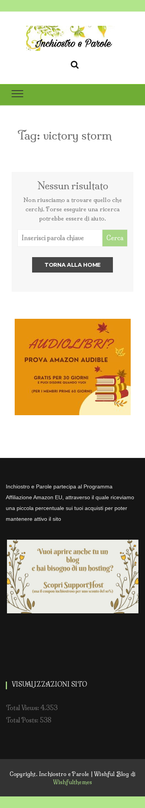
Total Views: (23, 708)
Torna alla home (72, 264)
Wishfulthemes (72, 782)
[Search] (74, 63)
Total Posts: (23, 720)
